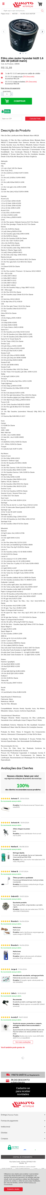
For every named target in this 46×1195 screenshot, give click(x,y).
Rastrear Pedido (13, 1115)
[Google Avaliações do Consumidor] (30, 1147)
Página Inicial (5, 14)
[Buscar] (42, 10)
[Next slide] (42, 31)
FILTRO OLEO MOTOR (27, 14)
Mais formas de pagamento (10, 88)
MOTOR (15, 14)
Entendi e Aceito (13, 1189)
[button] (20, 53)
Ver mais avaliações (23, 1042)
